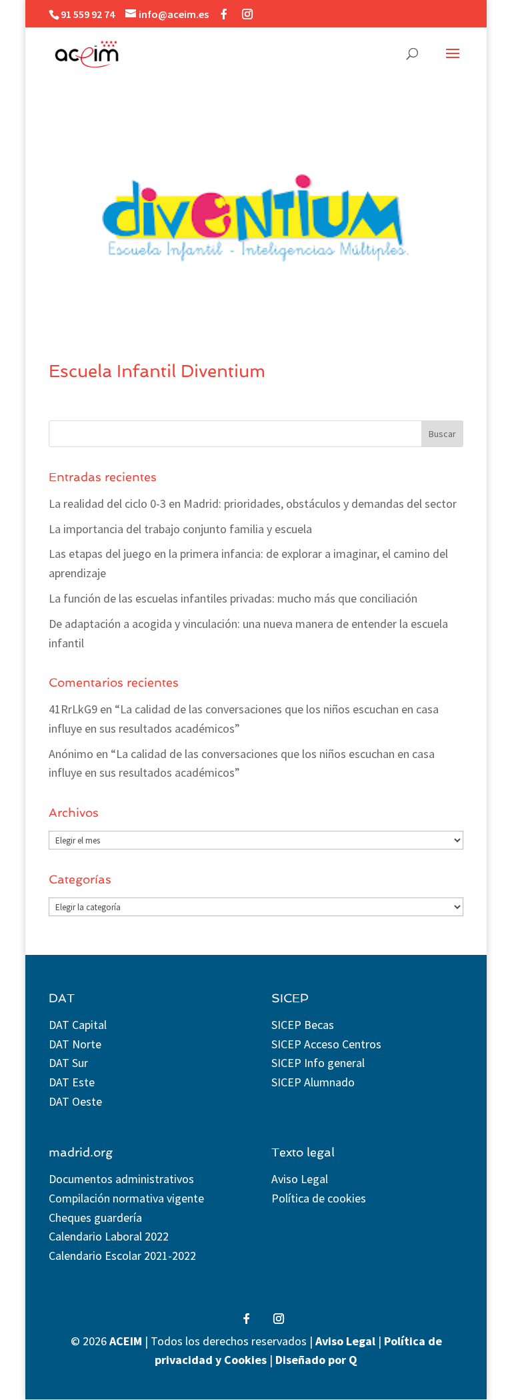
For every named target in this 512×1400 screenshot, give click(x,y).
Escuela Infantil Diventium (157, 371)
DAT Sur (68, 1062)
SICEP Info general (318, 1062)
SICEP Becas (302, 1024)
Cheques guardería (95, 1217)
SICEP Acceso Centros (326, 1044)
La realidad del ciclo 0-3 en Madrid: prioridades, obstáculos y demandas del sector (253, 503)
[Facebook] (224, 14)
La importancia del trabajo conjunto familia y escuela (180, 529)
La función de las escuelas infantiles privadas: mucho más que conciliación (233, 598)
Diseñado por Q (316, 1359)
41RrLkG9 (73, 709)
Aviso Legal (299, 1178)
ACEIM (125, 1341)
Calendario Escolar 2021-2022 (122, 1255)
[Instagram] (247, 14)
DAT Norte (75, 1044)
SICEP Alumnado (313, 1082)
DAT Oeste (75, 1101)
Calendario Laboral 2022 (109, 1236)
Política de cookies (318, 1198)
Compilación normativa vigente (126, 1198)
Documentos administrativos (121, 1178)
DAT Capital (78, 1024)
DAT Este (72, 1082)
